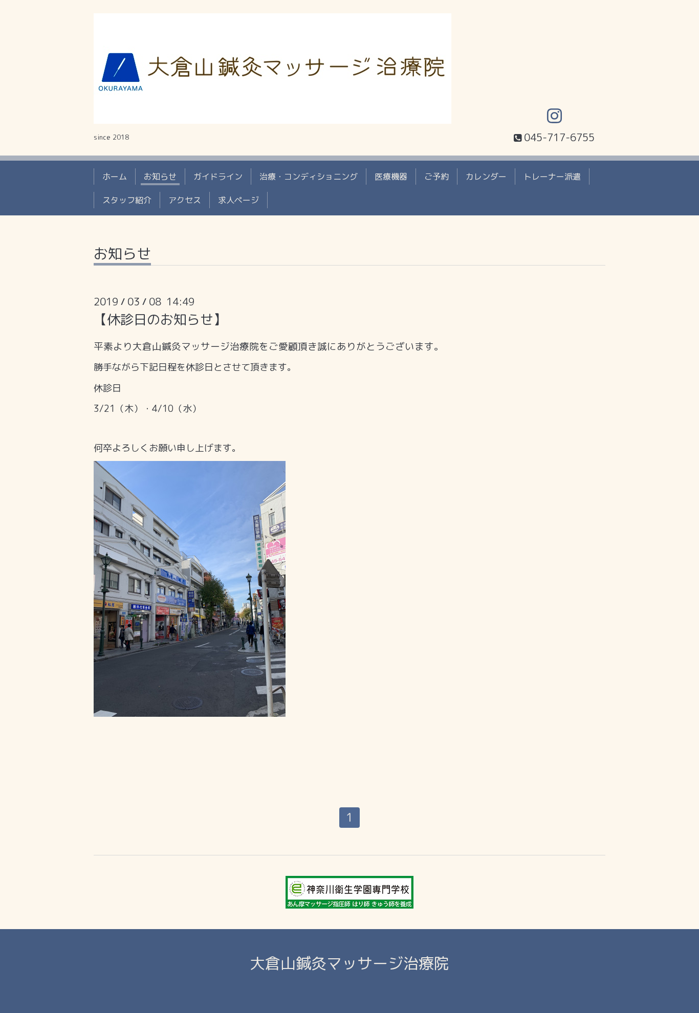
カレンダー (486, 176)
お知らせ (160, 176)
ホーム (114, 176)
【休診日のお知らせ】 (160, 319)
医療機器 (391, 176)
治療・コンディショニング (308, 176)
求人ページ (238, 200)
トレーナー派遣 (552, 176)
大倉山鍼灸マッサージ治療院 (349, 963)
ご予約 (436, 176)
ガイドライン (218, 176)
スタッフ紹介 (126, 200)
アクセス (184, 200)
